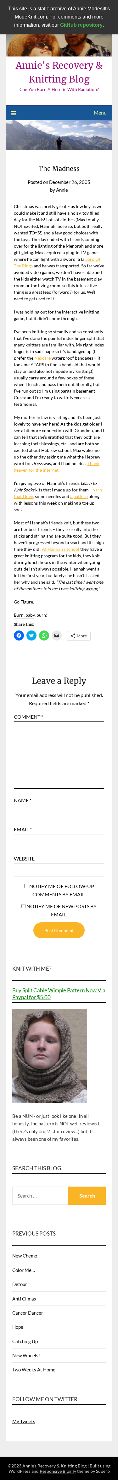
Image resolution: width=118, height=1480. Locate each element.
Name (22, 800)
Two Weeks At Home (33, 1369)
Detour (19, 1284)
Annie (62, 190)
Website (24, 858)
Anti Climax (24, 1298)
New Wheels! (26, 1355)
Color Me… (23, 1270)
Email (23, 829)
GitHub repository (81, 25)
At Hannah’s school (61, 549)
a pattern (79, 496)
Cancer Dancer (27, 1313)
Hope (17, 1327)
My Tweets (23, 1421)
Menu (100, 112)
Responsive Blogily (58, 1471)
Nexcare (42, 358)
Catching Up (25, 1341)
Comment (28, 717)
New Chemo (24, 1255)
